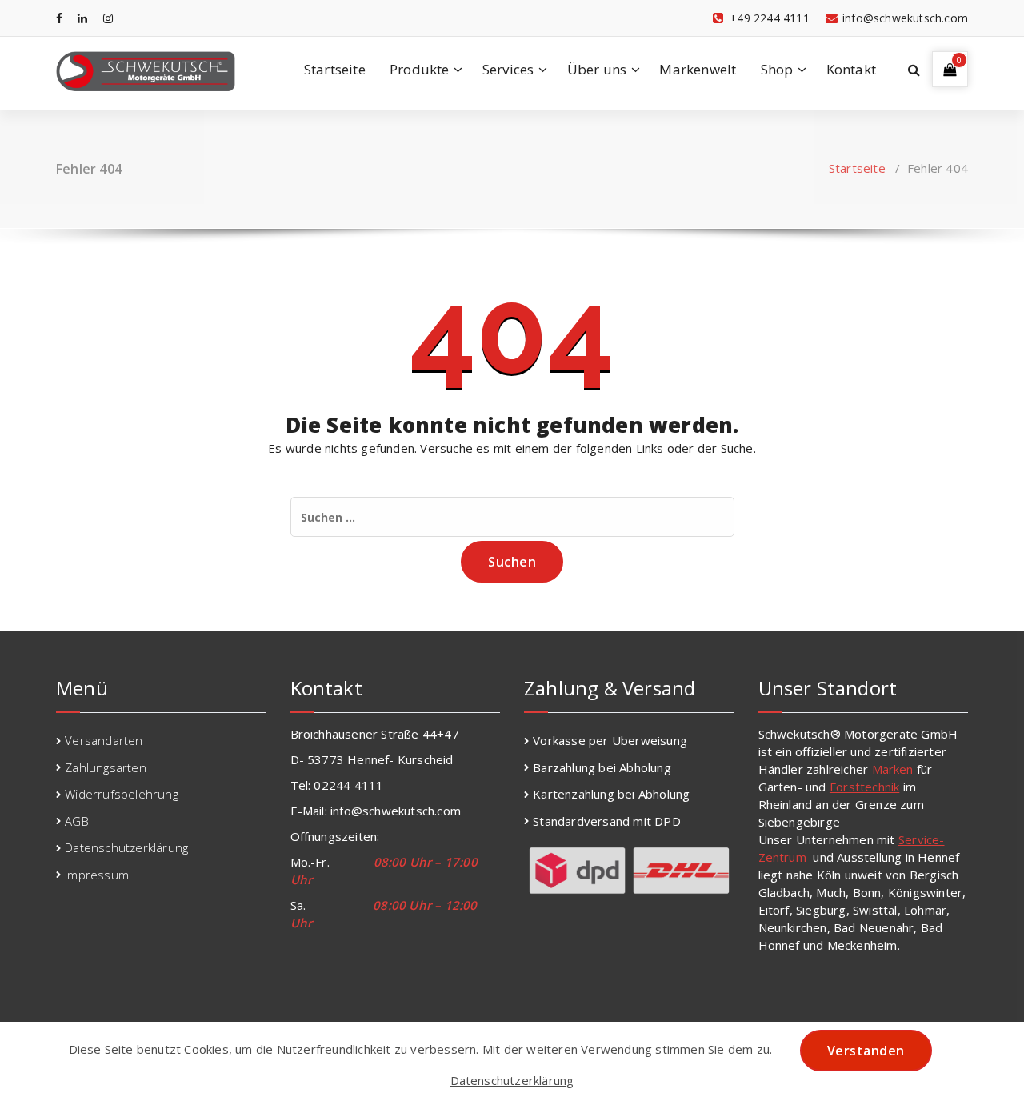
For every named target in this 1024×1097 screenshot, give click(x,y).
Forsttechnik (864, 787)
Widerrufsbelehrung (121, 794)
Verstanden (866, 1050)
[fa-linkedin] (82, 18)
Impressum (97, 875)
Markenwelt (697, 69)
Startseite (335, 69)
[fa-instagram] (108, 18)
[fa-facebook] (59, 18)
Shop (777, 69)
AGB (77, 821)
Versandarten (103, 740)
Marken (893, 769)
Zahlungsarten (105, 767)
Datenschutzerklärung (126, 847)
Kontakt (851, 69)
